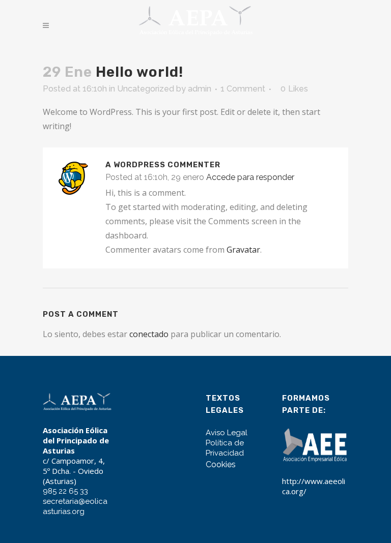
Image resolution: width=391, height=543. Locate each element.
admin (199, 89)
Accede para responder (250, 177)
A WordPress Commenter (162, 164)
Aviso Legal (226, 432)
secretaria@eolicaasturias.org (75, 506)
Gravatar (243, 249)
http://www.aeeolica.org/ (313, 486)
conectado (149, 334)
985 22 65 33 (65, 491)
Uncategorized (145, 89)
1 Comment (242, 89)
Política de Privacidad (225, 448)
